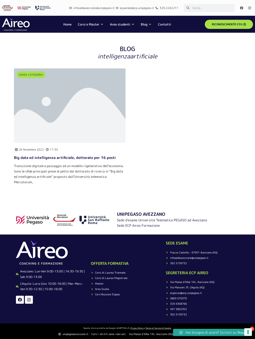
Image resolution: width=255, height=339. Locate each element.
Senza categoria (31, 74)
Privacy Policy (136, 328)
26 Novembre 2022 (31, 149)
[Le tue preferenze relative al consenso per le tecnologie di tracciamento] (248, 332)
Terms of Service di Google (158, 328)
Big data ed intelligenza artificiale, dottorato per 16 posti (65, 157)
